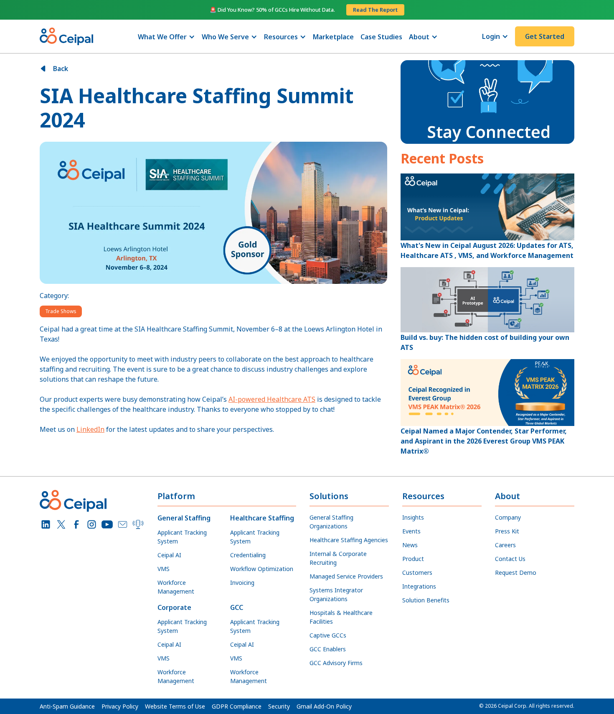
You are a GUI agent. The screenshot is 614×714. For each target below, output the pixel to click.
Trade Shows (60, 311)
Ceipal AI (169, 555)
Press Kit (507, 531)
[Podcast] (138, 524)
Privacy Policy (119, 706)
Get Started (544, 36)
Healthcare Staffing (262, 518)
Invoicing (242, 582)
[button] (166, 37)
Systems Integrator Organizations (336, 594)
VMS (163, 569)
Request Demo (515, 572)
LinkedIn (90, 429)
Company (508, 517)
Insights (413, 517)
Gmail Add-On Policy (324, 706)
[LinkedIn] (46, 524)
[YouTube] (107, 524)
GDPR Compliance (236, 706)
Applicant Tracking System (182, 536)
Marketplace (333, 36)
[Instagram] (92, 524)
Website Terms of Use (175, 706)
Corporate (174, 607)
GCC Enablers (328, 649)
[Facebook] (77, 524)
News (410, 545)
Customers (417, 572)
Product (413, 559)
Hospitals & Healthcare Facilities (341, 617)
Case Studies (381, 36)
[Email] (123, 524)
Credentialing (248, 555)
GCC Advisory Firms (336, 663)
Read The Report (375, 9)
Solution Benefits (425, 600)
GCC (236, 607)
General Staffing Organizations (331, 521)
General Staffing (184, 518)
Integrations (419, 586)
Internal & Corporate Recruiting (338, 558)
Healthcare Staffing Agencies (349, 540)
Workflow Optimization (261, 569)
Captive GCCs (328, 635)
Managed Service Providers (346, 576)
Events (411, 531)
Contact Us (510, 559)
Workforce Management (175, 587)
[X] (61, 524)
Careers (505, 545)
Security (279, 706)
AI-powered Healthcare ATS (271, 399)
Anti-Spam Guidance (67, 706)
